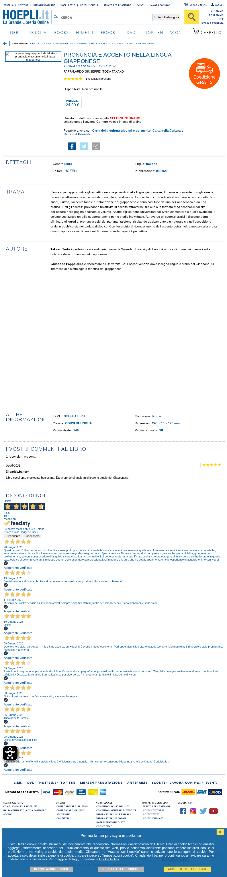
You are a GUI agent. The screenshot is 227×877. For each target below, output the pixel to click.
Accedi (219, 4)
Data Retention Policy (110, 822)
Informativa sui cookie (111, 818)
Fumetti (85, 32)
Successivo (31, 536)
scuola (38, 32)
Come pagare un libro (71, 810)
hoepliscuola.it (153, 818)
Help (221, 19)
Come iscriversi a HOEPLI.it (20, 806)
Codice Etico (104, 826)
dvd (131, 32)
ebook (108, 32)
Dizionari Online (44, 5)
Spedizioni (63, 814)
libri (15, 32)
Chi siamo (217, 11)
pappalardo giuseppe (82, 71)
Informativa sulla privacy (113, 814)
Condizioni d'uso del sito (113, 806)
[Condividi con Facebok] (72, 149)
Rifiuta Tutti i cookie (120, 869)
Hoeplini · (48, 782)
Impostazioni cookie (51, 869)
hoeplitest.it (151, 814)
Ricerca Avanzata (213, 23)
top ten (154, 32)
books (61, 32)
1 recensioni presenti (98, 78)
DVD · (32, 782)
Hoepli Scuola (89, 5)
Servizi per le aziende (117, 5)
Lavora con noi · (186, 782)
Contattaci (64, 818)
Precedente (13, 536)
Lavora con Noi (160, 5)
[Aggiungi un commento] (96, 149)
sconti (178, 32)
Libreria (8, 5)
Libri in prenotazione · (102, 782)
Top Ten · (69, 782)
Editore (23, 5)
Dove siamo (216, 15)
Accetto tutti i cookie (187, 869)
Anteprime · (138, 782)
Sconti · (159, 782)
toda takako (113, 71)
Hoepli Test (68, 5)
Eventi (141, 5)
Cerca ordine (198, 4)
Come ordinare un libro (72, 806)
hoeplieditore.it (153, 810)
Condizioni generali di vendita (116, 810)
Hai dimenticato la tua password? (25, 810)
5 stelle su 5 (75, 79)
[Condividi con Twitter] (84, 149)
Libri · (19, 782)
